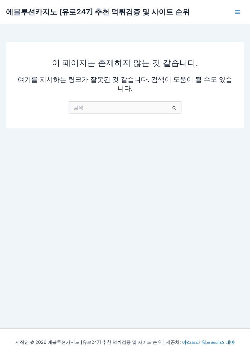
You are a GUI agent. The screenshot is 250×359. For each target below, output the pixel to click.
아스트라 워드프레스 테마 (208, 342)
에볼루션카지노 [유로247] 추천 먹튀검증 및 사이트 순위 (98, 11)
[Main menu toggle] (237, 12)
